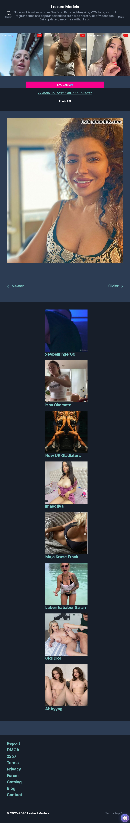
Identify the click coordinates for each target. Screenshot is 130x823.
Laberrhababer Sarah (65, 607)
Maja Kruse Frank (61, 556)
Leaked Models (65, 7)
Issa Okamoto (58, 404)
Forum (13, 775)
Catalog (14, 781)
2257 (11, 756)
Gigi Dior (53, 658)
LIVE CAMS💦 (65, 84)
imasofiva (54, 506)
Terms (13, 762)
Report (13, 743)
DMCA (13, 749)
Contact (14, 794)
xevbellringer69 (60, 354)
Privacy (14, 769)
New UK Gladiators (63, 455)
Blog (11, 788)
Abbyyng (53, 708)
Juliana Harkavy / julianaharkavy (65, 92)
